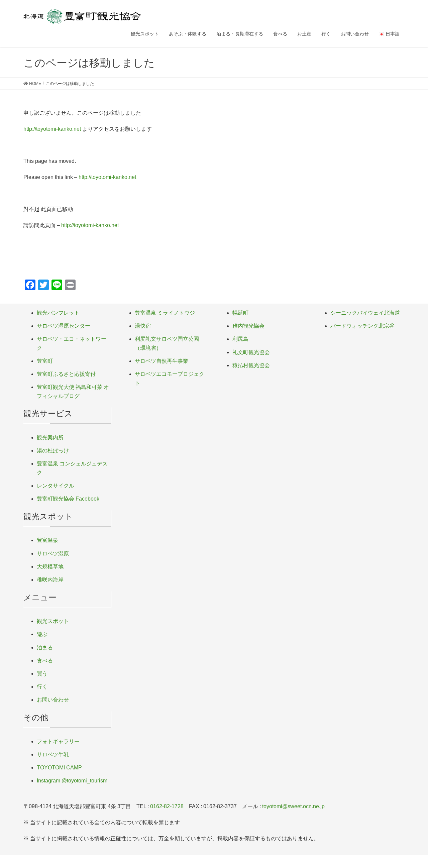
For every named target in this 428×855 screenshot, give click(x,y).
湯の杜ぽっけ (53, 450)
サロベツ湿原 (53, 553)
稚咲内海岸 (50, 579)
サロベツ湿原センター (63, 326)
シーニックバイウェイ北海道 (365, 313)
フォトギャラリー (58, 741)
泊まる (45, 647)
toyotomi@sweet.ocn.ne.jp (293, 806)
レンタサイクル (55, 486)
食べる (45, 660)
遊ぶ (42, 634)
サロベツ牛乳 (53, 754)
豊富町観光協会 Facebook (68, 499)
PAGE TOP (411, 823)
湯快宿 (143, 326)
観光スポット (53, 621)
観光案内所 (50, 437)
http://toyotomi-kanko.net (52, 129)
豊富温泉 (47, 540)
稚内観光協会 (248, 326)
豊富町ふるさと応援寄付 (66, 374)
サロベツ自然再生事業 (161, 361)
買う (42, 673)
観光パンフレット (58, 313)
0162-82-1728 (167, 806)
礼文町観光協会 (251, 352)
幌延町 (240, 313)
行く (42, 686)
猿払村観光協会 (251, 365)
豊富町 (45, 361)
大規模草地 (50, 566)
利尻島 (240, 339)
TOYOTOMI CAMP (59, 767)
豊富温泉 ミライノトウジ (165, 313)
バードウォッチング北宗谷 (362, 326)
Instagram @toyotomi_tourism (72, 780)
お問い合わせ (53, 700)
